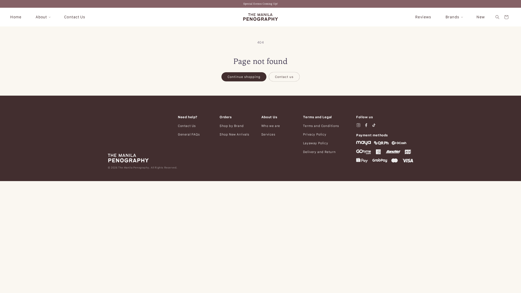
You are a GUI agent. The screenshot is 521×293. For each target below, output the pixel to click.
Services (268, 134)
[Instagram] (358, 125)
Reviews (423, 17)
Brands (452, 17)
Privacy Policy (314, 134)
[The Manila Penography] (138, 158)
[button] (497, 17)
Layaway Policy (315, 143)
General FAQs (189, 134)
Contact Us (74, 17)
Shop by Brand (232, 126)
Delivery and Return (319, 152)
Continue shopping (244, 77)
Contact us (284, 77)
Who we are (270, 126)
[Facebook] (366, 125)
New (480, 17)
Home (15, 17)
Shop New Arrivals (234, 134)
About (41, 17)
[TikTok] (374, 125)
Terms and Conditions (321, 126)
